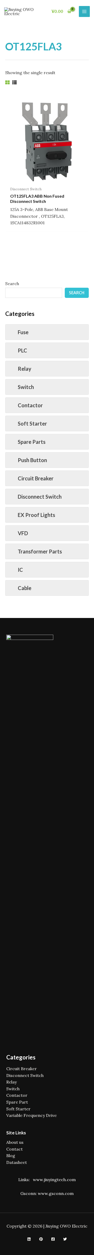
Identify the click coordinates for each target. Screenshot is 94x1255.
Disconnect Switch (25, 1075)
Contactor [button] (30, 405)
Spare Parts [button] (31, 442)
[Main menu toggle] (84, 11)
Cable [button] (24, 588)
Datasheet (16, 1162)
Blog (10, 1155)
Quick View (47, 178)
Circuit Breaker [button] (36, 478)
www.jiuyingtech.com (54, 1179)
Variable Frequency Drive (31, 1115)
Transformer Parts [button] (40, 551)
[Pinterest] (41, 1239)
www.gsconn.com (56, 1193)
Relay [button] (24, 369)
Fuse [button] (23, 332)
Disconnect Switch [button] (40, 496)
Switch (13, 1088)
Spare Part (17, 1102)
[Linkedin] (29, 1239)
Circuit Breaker (21, 1068)
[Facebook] (53, 1239)
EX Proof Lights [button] (36, 515)
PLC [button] (22, 350)
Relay (11, 1082)
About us (15, 1142)
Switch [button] (26, 387)
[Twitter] (65, 1239)
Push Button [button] (32, 460)
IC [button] (20, 570)
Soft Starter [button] (32, 423)
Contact (14, 1149)
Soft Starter (18, 1108)
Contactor (16, 1095)
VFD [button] (23, 533)
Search (12, 283)
